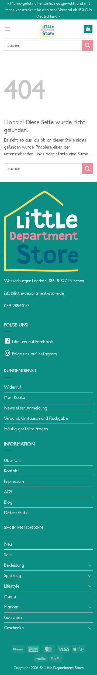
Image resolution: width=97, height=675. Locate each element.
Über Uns (13, 460)
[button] (7, 28)
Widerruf (12, 387)
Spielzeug (12, 575)
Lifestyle (11, 586)
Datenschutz (16, 512)
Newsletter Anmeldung (25, 407)
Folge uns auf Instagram (34, 353)
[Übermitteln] (87, 45)
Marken (11, 606)
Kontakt (11, 470)
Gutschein (13, 617)
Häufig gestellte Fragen (26, 428)
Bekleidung (14, 565)
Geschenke (14, 627)
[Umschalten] (89, 565)
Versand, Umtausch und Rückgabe (36, 418)
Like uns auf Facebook (32, 341)
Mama (10, 596)
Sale (8, 554)
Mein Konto (14, 397)
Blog (8, 502)
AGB (8, 491)
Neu (8, 544)
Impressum (14, 481)
